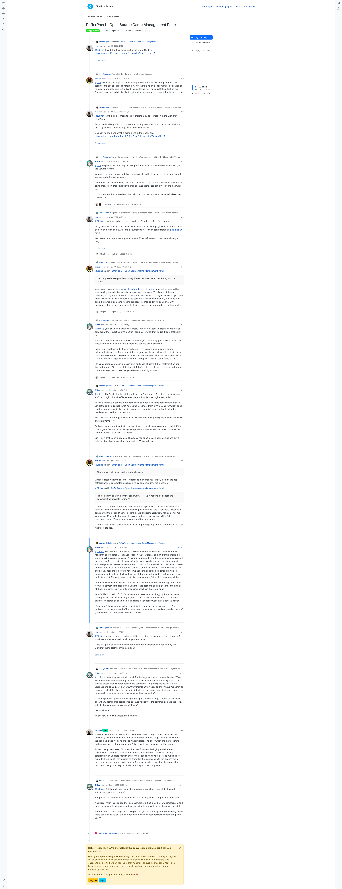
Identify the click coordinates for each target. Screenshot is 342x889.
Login (102, 880)
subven (102, 41)
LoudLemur (102, 833)
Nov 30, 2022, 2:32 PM (116, 46)
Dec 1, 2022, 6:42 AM (118, 325)
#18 (182, 547)
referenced (113, 833)
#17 (182, 461)
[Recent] (3, 8)
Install (252, 6)
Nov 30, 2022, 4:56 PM (119, 267)
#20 (182, 673)
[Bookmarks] (3, 24)
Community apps (223, 6)
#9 (182, 46)
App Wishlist (94, 31)
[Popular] (3, 19)
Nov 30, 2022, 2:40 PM (119, 78)
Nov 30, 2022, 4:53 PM (116, 217)
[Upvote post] (177, 66)
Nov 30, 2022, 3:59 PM (118, 161)
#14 (182, 267)
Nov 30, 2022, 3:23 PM (116, 112)
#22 (182, 785)
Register (93, 880)
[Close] (180, 848)
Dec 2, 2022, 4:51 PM (126, 730)
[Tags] (3, 14)
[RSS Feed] (147, 30)
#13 (182, 217)
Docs (244, 6)
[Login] (338, 3)
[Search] (3, 30)
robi (96, 46)
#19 (182, 632)
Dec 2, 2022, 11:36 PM (118, 785)
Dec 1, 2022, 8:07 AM (118, 461)
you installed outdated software (137, 289)
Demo (237, 6)
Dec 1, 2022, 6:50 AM (118, 390)
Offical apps (207, 6)
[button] (3, 880)
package (174, 229)
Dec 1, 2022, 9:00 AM (118, 547)
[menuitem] (338, 3)
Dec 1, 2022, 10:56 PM (118, 673)
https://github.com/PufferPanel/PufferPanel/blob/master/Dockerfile (128, 136)
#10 (182, 78)
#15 (182, 325)
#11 (182, 112)
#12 (182, 161)
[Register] (338, 8)
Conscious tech (100, 60)
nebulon (98, 730)
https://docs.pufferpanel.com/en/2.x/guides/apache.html (123, 53)
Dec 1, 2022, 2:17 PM (115, 632)
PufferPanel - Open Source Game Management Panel (139, 41)
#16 (182, 390)
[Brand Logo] (90, 6)
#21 (182, 730)
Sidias (97, 161)
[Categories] (3, 3)
